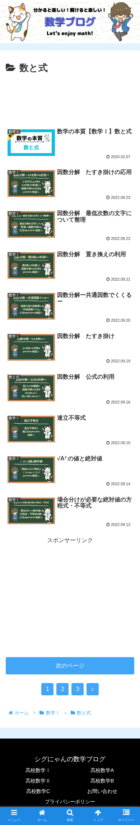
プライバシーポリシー (70, 801)
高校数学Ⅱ (38, 781)
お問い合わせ (102, 791)
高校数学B (102, 781)
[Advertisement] (70, 98)
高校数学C (38, 791)
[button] (126, 665)
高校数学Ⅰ (38, 770)
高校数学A (102, 770)
